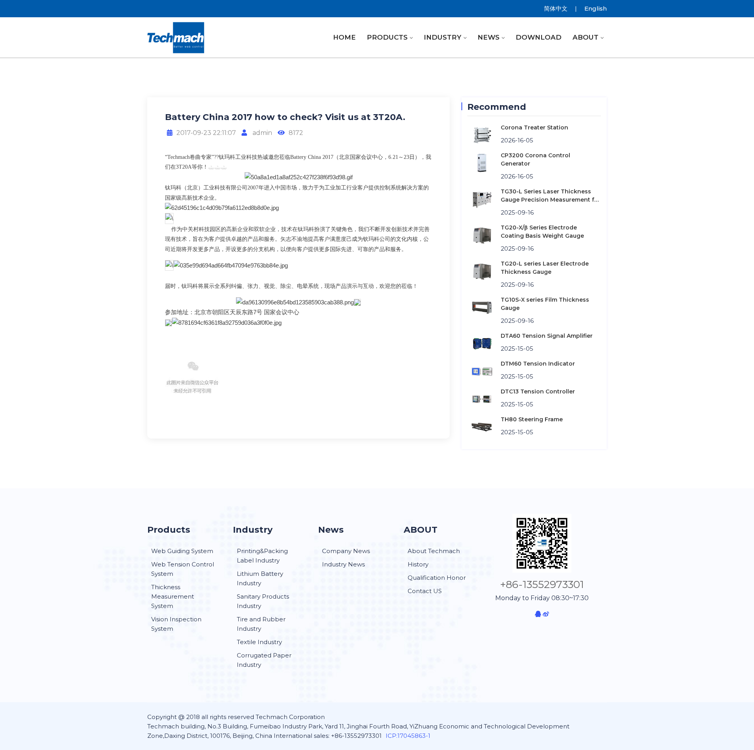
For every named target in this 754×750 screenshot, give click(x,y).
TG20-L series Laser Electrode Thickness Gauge (545, 267)
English (595, 8)
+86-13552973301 (542, 584)
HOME (344, 37)
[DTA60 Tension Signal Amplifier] (482, 343)
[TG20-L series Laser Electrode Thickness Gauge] (482, 271)
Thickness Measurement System (172, 596)
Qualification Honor (437, 577)
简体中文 (555, 8)
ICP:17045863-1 (408, 735)
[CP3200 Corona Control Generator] (482, 162)
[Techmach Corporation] (200, 37)
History (418, 564)
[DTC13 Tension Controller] (482, 398)
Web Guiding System (182, 551)
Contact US (425, 591)
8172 (296, 133)
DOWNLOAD (539, 37)
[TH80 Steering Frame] (482, 426)
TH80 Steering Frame (532, 419)
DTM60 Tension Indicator (538, 363)
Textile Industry (259, 642)
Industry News (343, 564)
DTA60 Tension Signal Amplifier (547, 335)
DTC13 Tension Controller (538, 391)
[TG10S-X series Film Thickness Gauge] (482, 307)
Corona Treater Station (534, 127)
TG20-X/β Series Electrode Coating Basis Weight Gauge (542, 231)
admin (261, 133)
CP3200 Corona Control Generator (535, 159)
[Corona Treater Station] (482, 134)
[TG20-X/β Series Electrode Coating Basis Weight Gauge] (482, 234)
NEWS (489, 37)
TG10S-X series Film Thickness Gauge (545, 303)
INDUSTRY (442, 37)
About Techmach (434, 551)
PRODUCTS (387, 37)
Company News (346, 551)
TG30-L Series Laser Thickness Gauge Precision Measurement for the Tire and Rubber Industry (550, 196)
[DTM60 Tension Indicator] (482, 371)
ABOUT (585, 37)
